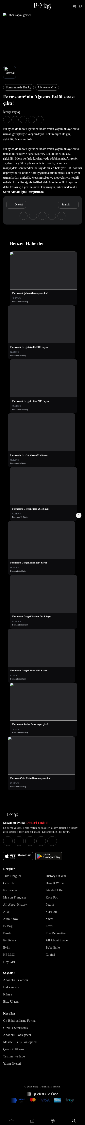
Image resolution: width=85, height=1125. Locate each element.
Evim (6, 947)
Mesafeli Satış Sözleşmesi (20, 1042)
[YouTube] (19, 841)
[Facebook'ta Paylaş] (6, 119)
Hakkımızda (11, 987)
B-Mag (7, 926)
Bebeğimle (53, 947)
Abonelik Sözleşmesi (17, 1035)
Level (49, 926)
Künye (7, 994)
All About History (15, 904)
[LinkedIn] (41, 841)
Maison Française (14, 897)
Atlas (6, 911)
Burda (7, 933)
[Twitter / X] (30, 841)
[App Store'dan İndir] (18, 856)
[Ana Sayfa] (12, 815)
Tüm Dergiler (12, 876)
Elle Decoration (56, 933)
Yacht (49, 919)
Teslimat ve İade (14, 1056)
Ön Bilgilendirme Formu (19, 1020)
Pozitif (50, 904)
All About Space (57, 940)
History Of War (56, 876)
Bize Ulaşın (11, 1001)
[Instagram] (8, 841)
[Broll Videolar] (53, 1121)
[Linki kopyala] (39, 119)
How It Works (55, 883)
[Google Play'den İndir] (48, 856)
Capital (50, 954)
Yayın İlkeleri (12, 1063)
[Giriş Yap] (74, 1121)
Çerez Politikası (13, 1049)
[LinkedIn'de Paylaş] (31, 119)
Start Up (51, 911)
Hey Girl (9, 961)
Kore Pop (52, 897)
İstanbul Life (54, 890)
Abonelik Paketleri (15, 980)
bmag (35, 1086)
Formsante (10, 890)
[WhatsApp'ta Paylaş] (23, 119)
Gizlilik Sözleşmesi (16, 1027)
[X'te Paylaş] (15, 119)
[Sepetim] (74, 6)
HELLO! (9, 954)
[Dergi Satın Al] (32, 1121)
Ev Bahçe (9, 940)
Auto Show (10, 919)
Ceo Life (9, 883)
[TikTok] (52, 841)
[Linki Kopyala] (61, 216)
